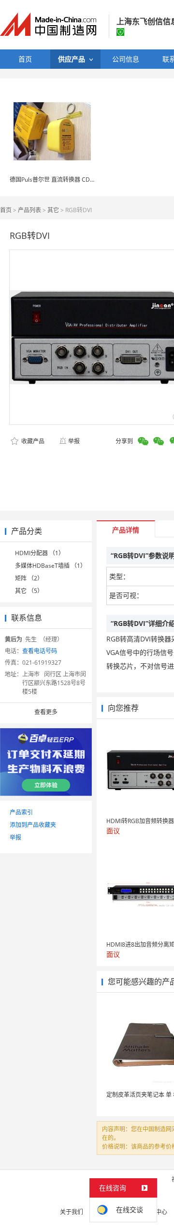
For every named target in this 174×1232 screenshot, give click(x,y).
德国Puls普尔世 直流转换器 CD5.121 (57, 179)
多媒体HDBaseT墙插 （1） (50, 565)
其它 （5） (29, 591)
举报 (74, 441)
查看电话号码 (39, 651)
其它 (53, 210)
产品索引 (21, 812)
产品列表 (29, 210)
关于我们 (71, 1212)
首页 (6, 210)
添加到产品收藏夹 (33, 825)
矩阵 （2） (29, 578)
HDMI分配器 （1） (39, 553)
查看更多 (46, 712)
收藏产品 (32, 441)
